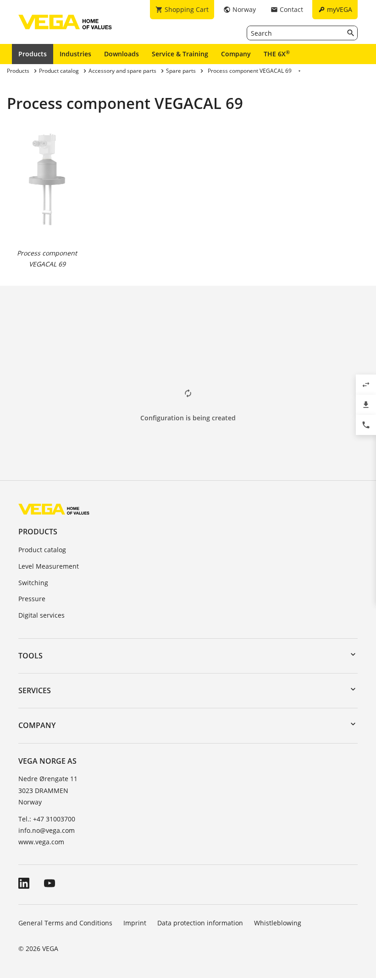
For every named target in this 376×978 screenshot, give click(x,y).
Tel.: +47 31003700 (46, 819)
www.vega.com (41, 841)
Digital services (41, 615)
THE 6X (277, 53)
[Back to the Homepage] (53, 508)
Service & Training (180, 53)
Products (32, 53)
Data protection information (200, 922)
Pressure (31, 598)
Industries (75, 53)
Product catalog (42, 549)
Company (236, 53)
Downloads (121, 53)
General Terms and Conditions (65, 922)
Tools (30, 656)
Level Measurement (48, 566)
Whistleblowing (277, 922)
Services (34, 690)
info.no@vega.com (46, 830)
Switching (33, 582)
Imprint (134, 922)
